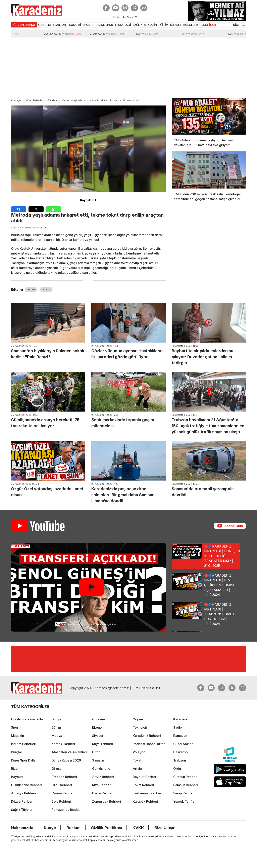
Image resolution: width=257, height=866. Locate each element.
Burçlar (16, 752)
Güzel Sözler (183, 744)
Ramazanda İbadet (66, 810)
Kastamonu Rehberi (147, 793)
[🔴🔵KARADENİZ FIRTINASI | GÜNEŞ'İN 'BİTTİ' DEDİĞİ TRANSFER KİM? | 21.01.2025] (88, 587)
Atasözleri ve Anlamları (69, 752)
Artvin (137, 769)
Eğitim (56, 727)
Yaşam (138, 719)
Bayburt (17, 777)
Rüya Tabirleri (102, 744)
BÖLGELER (190, 24)
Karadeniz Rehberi (147, 736)
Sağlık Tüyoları (22, 810)
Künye (50, 827)
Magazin (17, 736)
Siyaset (97, 736)
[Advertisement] (128, 68)
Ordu (177, 769)
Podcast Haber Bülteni (149, 744)
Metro (31, 289)
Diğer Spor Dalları (24, 760)
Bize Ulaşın (164, 827)
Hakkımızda (22, 827)
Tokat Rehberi (143, 785)
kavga (46, 289)
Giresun (57, 769)
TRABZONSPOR (102, 24)
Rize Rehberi (101, 785)
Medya (57, 736)
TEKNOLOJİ (123, 24)
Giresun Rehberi (185, 777)
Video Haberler (34, 100)
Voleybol (139, 752)
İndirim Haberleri (23, 744)
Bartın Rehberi (103, 793)
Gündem (52, 100)
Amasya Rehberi (23, 793)
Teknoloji (140, 727)
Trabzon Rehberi (64, 777)
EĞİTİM (163, 24)
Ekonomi (98, 727)
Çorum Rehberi (63, 793)
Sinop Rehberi (184, 793)
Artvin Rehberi (103, 777)
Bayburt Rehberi (145, 777)
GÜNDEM (44, 24)
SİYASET (176, 24)
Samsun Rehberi (185, 785)
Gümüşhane (101, 769)
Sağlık (178, 727)
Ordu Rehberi (62, 785)
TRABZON (59, 24)
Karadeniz (181, 719)
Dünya (56, 719)
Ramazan (180, 736)
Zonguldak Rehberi (106, 801)
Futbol (96, 752)
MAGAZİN (150, 24)
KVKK (138, 827)
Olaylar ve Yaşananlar (27, 719)
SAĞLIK (137, 24)
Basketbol (181, 752)
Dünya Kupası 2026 (66, 760)
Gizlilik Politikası (106, 827)
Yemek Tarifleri (63, 744)
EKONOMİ (74, 24)
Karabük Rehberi (145, 801)
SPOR (86, 24)
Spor (14, 727)
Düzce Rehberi (22, 801)
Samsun (98, 760)
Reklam (73, 827)
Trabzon (179, 760)
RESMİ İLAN (207, 24)
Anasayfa (16, 100)
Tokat (137, 760)
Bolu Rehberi (61, 801)
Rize (14, 769)
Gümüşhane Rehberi (26, 785)
